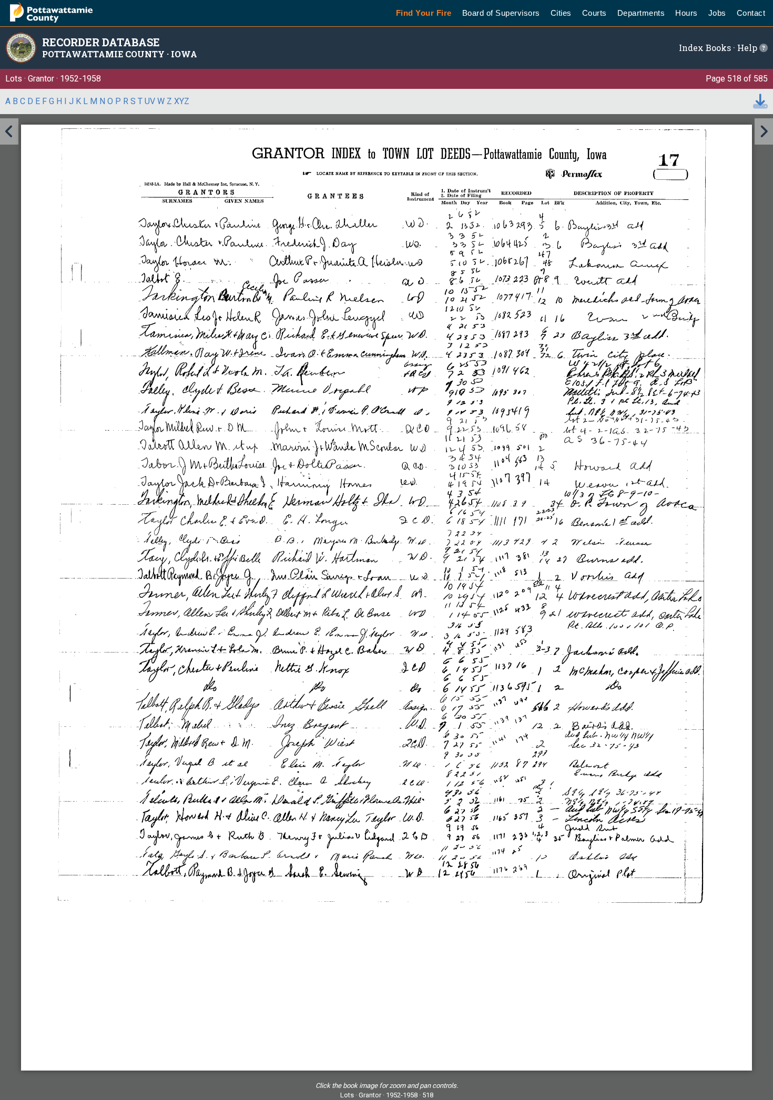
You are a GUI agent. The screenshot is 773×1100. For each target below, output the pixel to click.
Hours (686, 12)
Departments (641, 12)
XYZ (181, 101)
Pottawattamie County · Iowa (119, 53)
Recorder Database (101, 42)
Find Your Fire (424, 12)
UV (150, 101)
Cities (561, 12)
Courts (594, 12)
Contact (751, 12)
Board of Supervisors (501, 12)
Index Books (705, 47)
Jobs (717, 12)
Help (748, 47)
